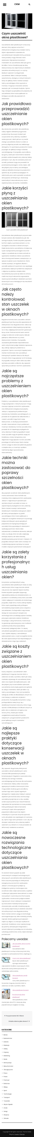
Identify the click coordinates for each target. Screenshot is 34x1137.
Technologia (8, 1094)
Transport (7, 1097)
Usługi (5, 1111)
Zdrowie (6, 1118)
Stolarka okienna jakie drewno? (18, 1021)
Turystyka (7, 1101)
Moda (5, 1059)
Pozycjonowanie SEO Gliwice (15, 1016)
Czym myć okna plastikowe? (21, 958)
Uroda (5, 1108)
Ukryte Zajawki (8, 1104)
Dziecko (6, 1042)
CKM (17, 4)
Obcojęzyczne (8, 1070)
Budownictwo (8, 1038)
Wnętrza (6, 1115)
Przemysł (6, 1080)
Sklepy (6, 1087)
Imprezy (6, 1052)
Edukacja (6, 1045)
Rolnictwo (7, 1083)
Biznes (6, 1035)
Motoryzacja (7, 1063)
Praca (5, 1073)
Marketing (7, 1056)
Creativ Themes (19, 1134)
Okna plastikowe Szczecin (20, 990)
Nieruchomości (8, 1066)
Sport (5, 1090)
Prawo (5, 1076)
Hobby (6, 1049)
